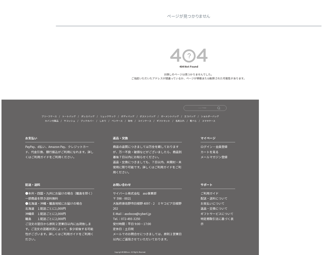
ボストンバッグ (148, 116)
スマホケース (208, 120)
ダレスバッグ (88, 116)
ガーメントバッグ (170, 116)
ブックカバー (87, 120)
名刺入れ (180, 120)
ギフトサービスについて (217, 213)
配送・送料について (214, 198)
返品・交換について (214, 208)
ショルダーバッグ (210, 116)
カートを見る (210, 152)
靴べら (193, 120)
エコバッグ (190, 116)
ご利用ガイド (210, 193)
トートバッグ (69, 116)
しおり (102, 120)
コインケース (144, 120)
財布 (130, 120)
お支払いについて (212, 203)
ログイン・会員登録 (214, 146)
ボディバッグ (127, 116)
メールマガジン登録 (214, 157)
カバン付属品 (52, 120)
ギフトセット (163, 120)
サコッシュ (69, 120)
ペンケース (117, 120)
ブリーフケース (49, 116)
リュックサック (108, 116)
